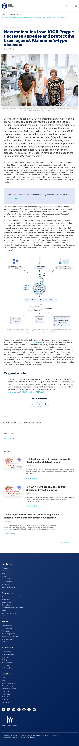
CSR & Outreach (7, 581)
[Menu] (76, 6)
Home (3, 14)
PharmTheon (6, 665)
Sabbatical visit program (10, 636)
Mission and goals (7, 571)
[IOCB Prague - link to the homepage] (8, 6)
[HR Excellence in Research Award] (9, 720)
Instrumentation (7, 602)
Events (4, 678)
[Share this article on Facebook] (32, 404)
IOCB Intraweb (6, 694)
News (18, 14)
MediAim (4, 610)
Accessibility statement (11, 737)
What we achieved (8, 654)
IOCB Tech (5, 657)
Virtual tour (5, 584)
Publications (6, 599)
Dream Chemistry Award (9, 686)
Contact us (5, 702)
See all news (65, 542)
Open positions (7, 628)
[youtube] (24, 709)
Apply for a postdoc (8, 634)
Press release (9, 27)
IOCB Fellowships (7, 639)
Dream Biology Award (9, 688)
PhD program (6, 631)
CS (67, 6)
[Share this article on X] (39, 404)
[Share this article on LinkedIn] (46, 404)
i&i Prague (5, 660)
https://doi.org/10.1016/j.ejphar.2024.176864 (26, 392)
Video (17, 27)
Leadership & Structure (9, 579)
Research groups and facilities (11, 597)
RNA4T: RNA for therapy (9, 613)
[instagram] (19, 709)
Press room (11, 14)
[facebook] (3, 709)
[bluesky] (34, 709)
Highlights (5, 576)
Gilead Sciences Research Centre (12, 608)
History (4, 573)
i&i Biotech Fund (7, 662)
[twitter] (8, 709)
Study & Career (7, 625)
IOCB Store (5, 697)
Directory (5, 699)
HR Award (5, 642)
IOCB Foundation (7, 668)
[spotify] (29, 709)
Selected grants (7, 605)
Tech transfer (6, 651)
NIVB (3, 616)
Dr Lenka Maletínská (33, 342)
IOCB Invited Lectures (9, 683)
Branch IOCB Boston (8, 587)
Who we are (5, 568)
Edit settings (13, 199)
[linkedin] (13, 709)
